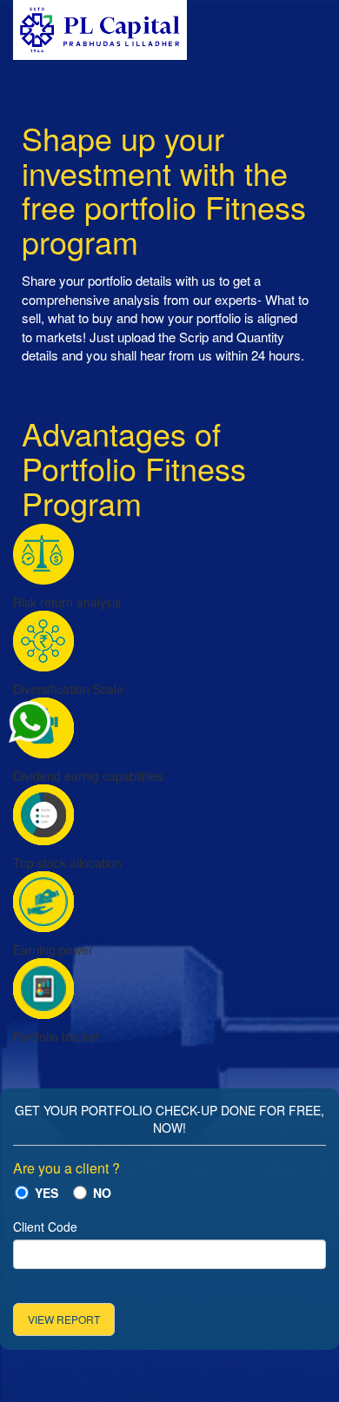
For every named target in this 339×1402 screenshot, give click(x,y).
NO (102, 1192)
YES (46, 1192)
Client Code (45, 1226)
